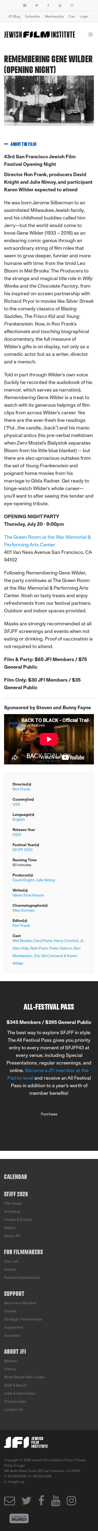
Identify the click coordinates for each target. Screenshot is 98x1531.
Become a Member (20, 1303)
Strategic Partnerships (23, 1319)
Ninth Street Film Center (24, 1377)
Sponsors (12, 1335)
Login (84, 16)
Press (69, 1460)
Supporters (13, 1327)
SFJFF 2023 (23, 849)
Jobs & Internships (19, 1393)
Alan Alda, (21, 948)
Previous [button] (4, 105)
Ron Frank (21, 789)
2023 (17, 834)
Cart (72, 16)
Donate (10, 1311)
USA (16, 804)
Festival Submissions (22, 1277)
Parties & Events (18, 1219)
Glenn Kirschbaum (28, 895)
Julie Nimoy (45, 880)
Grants (10, 1269)
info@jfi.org (16, 1482)
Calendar (15, 1177)
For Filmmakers (23, 1252)
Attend (9, 1228)
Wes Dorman (24, 910)
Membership (54, 16)
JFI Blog (14, 16)
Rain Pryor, (39, 948)
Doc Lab (11, 1261)
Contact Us (13, 1409)
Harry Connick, (66, 940)
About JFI (12, 1236)
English (19, 819)
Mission (10, 1361)
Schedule (12, 1211)
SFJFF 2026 (16, 1194)
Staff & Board (15, 1385)
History (10, 1369)
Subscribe (32, 16)
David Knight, (24, 880)
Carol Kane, (43, 940)
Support (14, 1294)
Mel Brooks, (22, 940)
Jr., (82, 940)
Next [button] (85, 105)
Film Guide (13, 1203)
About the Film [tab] (23, 144)
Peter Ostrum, (61, 948)
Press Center (15, 1401)
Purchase (49, 1114)
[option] (49, 104)
